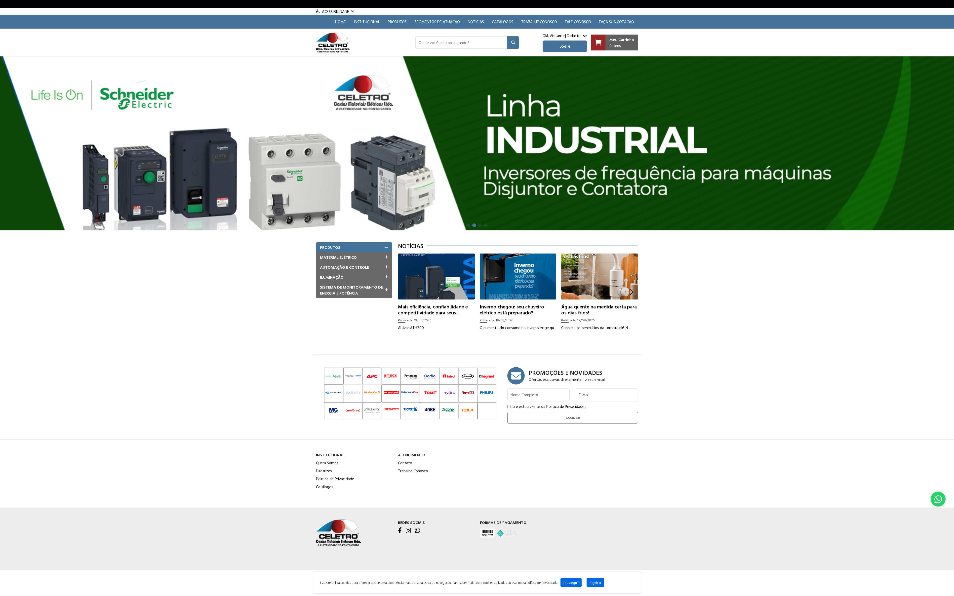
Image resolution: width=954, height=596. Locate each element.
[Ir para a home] (338, 532)
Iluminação (332, 277)
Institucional (367, 22)
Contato (405, 463)
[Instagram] (408, 530)
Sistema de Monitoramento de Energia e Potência (351, 290)
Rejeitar (595, 582)
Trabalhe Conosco (539, 22)
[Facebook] (400, 530)
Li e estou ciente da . (549, 406)
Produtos (397, 22)
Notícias (476, 22)
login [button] (564, 46)
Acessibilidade (335, 11)
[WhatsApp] (417, 530)
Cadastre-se (576, 36)
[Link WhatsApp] (938, 499)
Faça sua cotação (616, 22)
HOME (340, 22)
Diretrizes (324, 471)
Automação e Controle (344, 267)
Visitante (557, 36)
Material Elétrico (338, 257)
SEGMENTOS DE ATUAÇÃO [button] (437, 22)
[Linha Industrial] (477, 143)
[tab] (354, 247)
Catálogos (502, 22)
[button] (461, 42)
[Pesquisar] (513, 42)
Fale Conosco (578, 22)
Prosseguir (571, 582)
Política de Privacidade (565, 406)
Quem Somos (327, 463)
